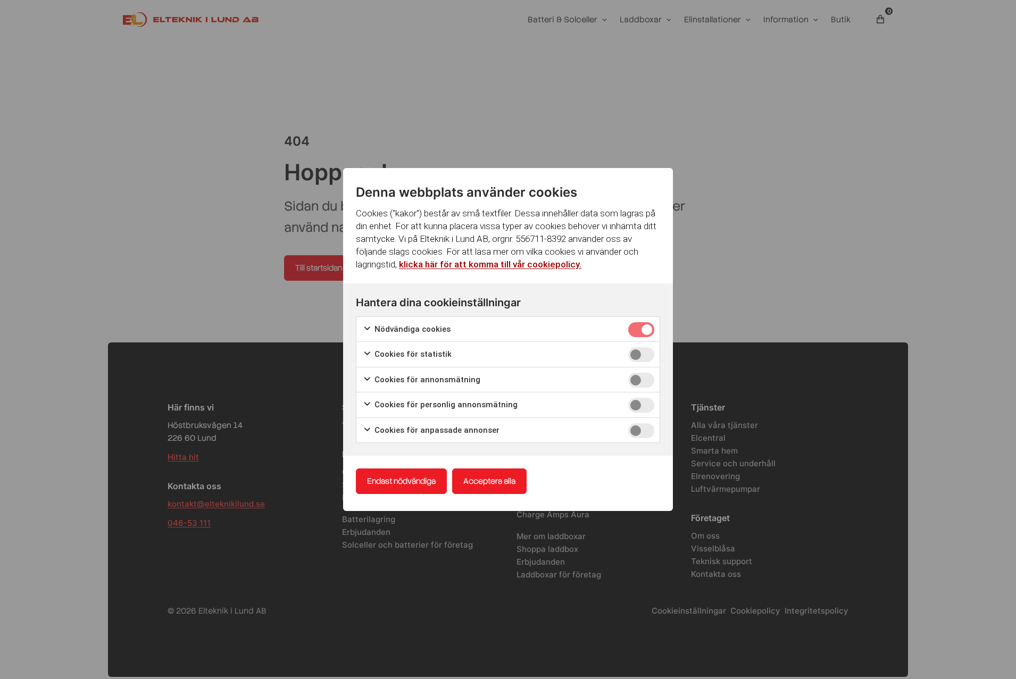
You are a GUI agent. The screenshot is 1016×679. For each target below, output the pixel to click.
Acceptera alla (489, 481)
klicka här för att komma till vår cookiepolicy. (490, 264)
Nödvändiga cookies (411, 329)
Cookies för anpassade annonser (435, 430)
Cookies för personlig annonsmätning (445, 404)
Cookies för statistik (412, 354)
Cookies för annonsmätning (426, 379)
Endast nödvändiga (401, 481)
